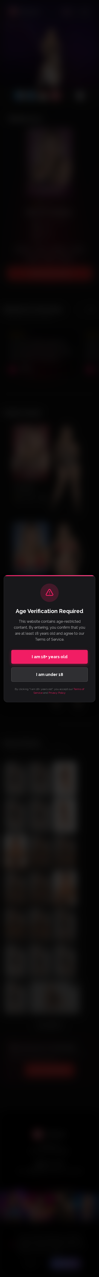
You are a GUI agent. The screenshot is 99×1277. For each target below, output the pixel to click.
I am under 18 (49, 674)
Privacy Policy (57, 692)
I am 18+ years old (49, 656)
